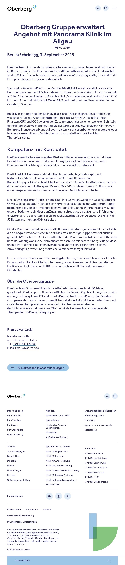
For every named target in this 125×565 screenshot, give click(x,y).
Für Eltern (12, 424)
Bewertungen (14, 470)
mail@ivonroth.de (27, 347)
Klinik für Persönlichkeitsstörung (62, 470)
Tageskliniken (52, 420)
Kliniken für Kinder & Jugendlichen (56, 426)
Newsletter (13, 456)
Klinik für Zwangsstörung (59, 465)
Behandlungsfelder (94, 415)
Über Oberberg (15, 434)
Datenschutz (14, 509)
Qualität (47, 509)
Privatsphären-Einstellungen (22, 521)
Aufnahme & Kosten (56, 437)
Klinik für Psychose (94, 472)
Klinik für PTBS (91, 477)
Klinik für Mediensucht (95, 467)
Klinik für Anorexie (93, 453)
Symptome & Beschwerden (98, 424)
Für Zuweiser (14, 420)
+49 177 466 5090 (24, 344)
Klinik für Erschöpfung (95, 458)
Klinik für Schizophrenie (96, 481)
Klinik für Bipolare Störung (59, 475)
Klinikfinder (51, 432)
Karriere (11, 475)
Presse (10, 465)
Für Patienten (14, 415)
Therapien (89, 420)
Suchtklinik (90, 448)
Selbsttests (90, 429)
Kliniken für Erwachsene (58, 415)
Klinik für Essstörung (95, 462)
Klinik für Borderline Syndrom (61, 479)
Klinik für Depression (56, 451)
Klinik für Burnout (55, 456)
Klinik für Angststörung (58, 460)
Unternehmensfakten (18, 479)
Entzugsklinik (52, 484)
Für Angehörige (15, 429)
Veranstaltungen (16, 451)
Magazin (11, 460)
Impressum (32, 509)
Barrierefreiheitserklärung (20, 515)
